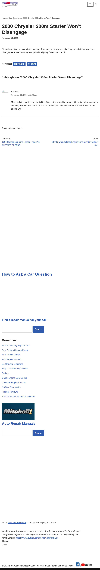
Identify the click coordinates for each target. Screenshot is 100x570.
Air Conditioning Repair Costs (16, 345)
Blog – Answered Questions (15, 369)
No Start (32, 64)
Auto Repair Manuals (11, 359)
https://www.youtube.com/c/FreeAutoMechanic (37, 538)
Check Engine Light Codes (14, 378)
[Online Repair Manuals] (18, 419)
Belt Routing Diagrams (12, 364)
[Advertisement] (50, 173)
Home (4, 18)
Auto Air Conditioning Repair (15, 350)
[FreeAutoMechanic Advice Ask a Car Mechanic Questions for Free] (10, 4)
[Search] (96, 4)
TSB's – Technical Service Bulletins (18, 396)
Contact (46, 566)
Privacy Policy (35, 566)
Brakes (5, 373)
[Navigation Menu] (90, 4)
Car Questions (15, 18)
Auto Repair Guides (11, 355)
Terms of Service (59, 566)
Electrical (19, 64)
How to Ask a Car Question (27, 274)
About (72, 566)
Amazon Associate (17, 522)
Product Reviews (10, 392)
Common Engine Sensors (14, 383)
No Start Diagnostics (11, 387)
